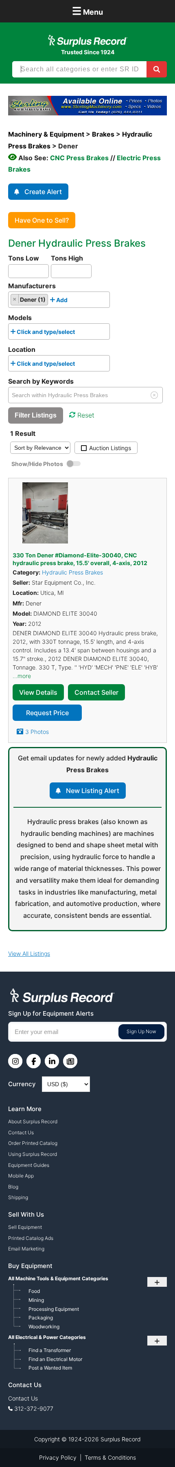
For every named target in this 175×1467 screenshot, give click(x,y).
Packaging (40, 1318)
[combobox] (59, 299)
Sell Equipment (25, 1227)
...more (22, 675)
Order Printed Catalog (32, 1143)
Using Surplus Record (32, 1154)
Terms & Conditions (110, 1457)
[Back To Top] (152, 1444)
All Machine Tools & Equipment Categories (58, 1278)
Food (34, 1291)
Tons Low (23, 258)
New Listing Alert (92, 791)
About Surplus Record (32, 1121)
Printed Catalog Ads (30, 1238)
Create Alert (43, 192)
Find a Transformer (49, 1350)
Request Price (47, 713)
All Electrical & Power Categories (47, 1337)
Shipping (18, 1197)
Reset (85, 415)
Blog (13, 1187)
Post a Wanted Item (50, 1368)
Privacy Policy (58, 1457)
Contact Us (21, 1132)
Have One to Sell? (42, 220)
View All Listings (29, 953)
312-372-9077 (33, 1408)
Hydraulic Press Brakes (72, 572)
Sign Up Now (141, 1031)
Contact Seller (96, 692)
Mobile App (21, 1176)
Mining (36, 1300)
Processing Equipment (53, 1309)
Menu (87, 10)
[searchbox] (72, 301)
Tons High (67, 258)
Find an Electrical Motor (55, 1359)
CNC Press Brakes (79, 158)
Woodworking (43, 1326)
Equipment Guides (28, 1165)
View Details (38, 692)
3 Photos (37, 731)
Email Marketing (26, 1249)
